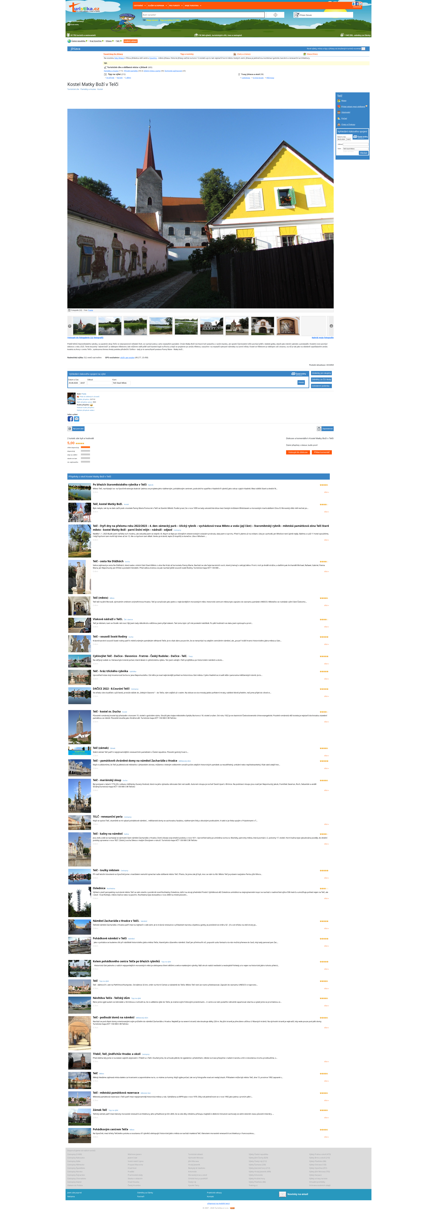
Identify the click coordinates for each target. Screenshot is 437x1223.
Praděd (131, 1171)
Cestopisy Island (74, 1182)
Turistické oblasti (195, 1154)
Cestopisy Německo (75, 1164)
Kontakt (210, 1196)
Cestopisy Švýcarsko (76, 1175)
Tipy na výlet (114, 74)
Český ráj (192, 1182)
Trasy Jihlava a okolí (250, 74)
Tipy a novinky (187, 54)
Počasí (344, 118)
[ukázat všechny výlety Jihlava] (106, 74)
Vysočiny (153, 58)
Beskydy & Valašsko (196, 1168)
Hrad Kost (132, 1168)
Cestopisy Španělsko (76, 1168)
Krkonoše (192, 1171)
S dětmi (128, 78)
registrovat (357, 6)
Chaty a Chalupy (348, 124)
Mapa (343, 100)
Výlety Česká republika (258, 1154)
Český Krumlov (134, 1185)
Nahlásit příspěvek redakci (85, 410)
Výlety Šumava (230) (257, 1164)
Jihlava (75, 49)
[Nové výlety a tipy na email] (363, 48)
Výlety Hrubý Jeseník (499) (260, 1171)
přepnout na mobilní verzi (218, 1203)
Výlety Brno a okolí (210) (319, 1157)
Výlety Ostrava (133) (317, 1164)
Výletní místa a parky (152, 71)
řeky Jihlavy (119, 58)
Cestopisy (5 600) (74, 1154)
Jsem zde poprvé (74, 1192)
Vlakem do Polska (75, 1185)
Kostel (100, 89)
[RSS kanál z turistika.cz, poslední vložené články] (232, 1208)
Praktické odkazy (214, 1192)
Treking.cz (253, 1185)
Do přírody (110, 78)
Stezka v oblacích (135, 1178)
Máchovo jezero (135, 1154)
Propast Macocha (135, 1164)
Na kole (120, 78)
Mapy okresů (152, 20)
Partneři (140, 1196)
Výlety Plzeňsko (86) (317, 1161)
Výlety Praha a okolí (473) (320, 1154)
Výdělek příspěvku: (83, 399)
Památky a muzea (111, 71)
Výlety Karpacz (315, 1175)
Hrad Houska (133, 1182)
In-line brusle (258, 78)
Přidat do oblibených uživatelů (89, 396)
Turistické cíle (73, 89)
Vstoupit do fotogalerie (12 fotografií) (85, 337)
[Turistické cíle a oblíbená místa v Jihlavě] (105, 67)
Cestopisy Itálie (73, 1161)
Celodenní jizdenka (320, 386)
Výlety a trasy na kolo (318, 1178)
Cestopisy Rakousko (76, 1157)
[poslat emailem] (76, 419)
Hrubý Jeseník (194, 1164)
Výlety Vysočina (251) (318, 1168)
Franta (90, 310)
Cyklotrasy (246, 78)
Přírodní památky (131, 71)
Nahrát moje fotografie (323, 337)
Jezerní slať (132, 1157)
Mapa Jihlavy (312, 54)
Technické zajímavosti (173, 71)
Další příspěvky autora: (84, 402)
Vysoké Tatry (193, 1185)
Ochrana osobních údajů (319, 1185)
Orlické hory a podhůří (198, 1178)
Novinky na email (297, 1194)
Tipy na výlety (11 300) (170, 20)
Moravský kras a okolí (197, 1175)
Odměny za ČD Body (321, 379)
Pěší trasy (270, 78)
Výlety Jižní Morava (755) (319, 1171)
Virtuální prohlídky (317, 1182)
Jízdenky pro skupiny (321, 373)
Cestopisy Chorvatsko (76, 1178)
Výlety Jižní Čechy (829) (258, 1157)
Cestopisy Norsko (75, 1171)
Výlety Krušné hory (257, 1178)
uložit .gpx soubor (127, 358)
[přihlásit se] (357, 3)
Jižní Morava (193, 1161)
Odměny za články (145, 1192)
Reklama (71, 1196)
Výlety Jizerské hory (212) (259, 1168)
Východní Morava (195, 1157)
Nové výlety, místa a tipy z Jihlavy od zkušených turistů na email (334, 48)
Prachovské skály (135, 1175)
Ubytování (345, 112)
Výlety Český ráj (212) (258, 1161)
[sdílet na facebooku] (70, 419)
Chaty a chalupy (244, 54)
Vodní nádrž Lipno (136, 1161)
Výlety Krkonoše (256, 1175)
